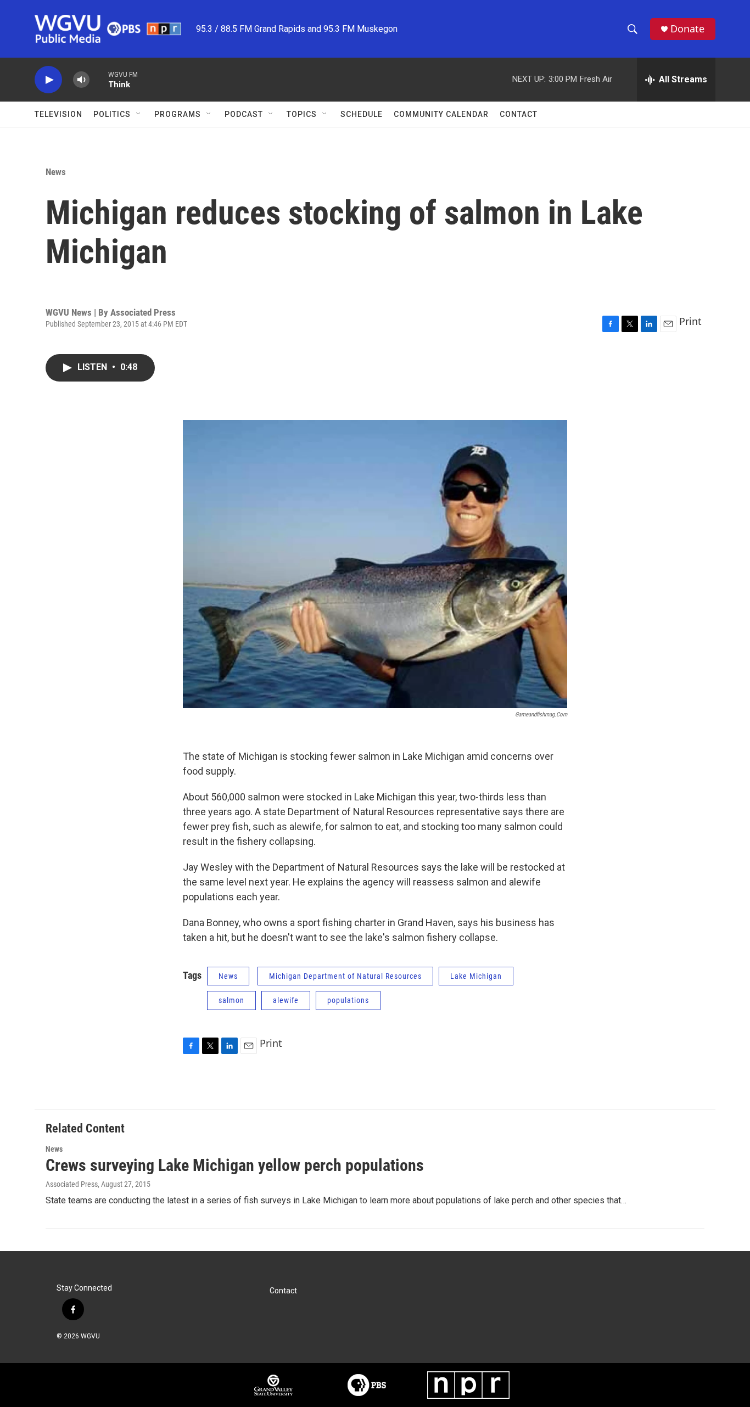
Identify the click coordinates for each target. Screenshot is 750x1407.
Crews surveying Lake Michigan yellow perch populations (235, 1165)
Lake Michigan (476, 976)
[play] (48, 80)
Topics (302, 114)
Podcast (244, 114)
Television (58, 114)
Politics (112, 114)
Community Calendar (441, 114)
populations (348, 1000)
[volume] (81, 80)
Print (690, 321)
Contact (519, 114)
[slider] (98, 79)
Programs (177, 114)
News (56, 171)
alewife (286, 1000)
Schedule (361, 114)
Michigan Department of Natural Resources (345, 976)
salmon (231, 1000)
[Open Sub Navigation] (139, 114)
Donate (687, 29)
